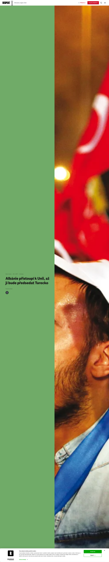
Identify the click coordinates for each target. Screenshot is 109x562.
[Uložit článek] (7, 292)
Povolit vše (92, 551)
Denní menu (8, 274)
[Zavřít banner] (104, 550)
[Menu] (104, 2)
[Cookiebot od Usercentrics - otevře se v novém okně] (10, 559)
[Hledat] (101, 2)
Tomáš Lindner (9, 289)
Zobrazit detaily (22, 559)
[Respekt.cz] (6, 3)
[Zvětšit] (81, 284)
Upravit (92, 555)
